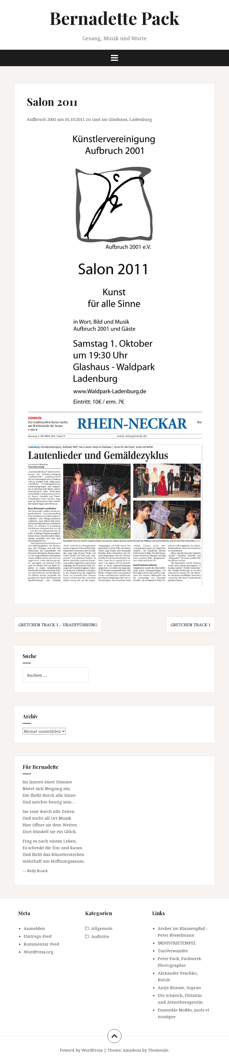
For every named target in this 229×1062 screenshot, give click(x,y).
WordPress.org (38, 952)
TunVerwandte (173, 950)
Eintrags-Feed (38, 936)
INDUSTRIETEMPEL (177, 943)
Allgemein (102, 928)
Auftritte (100, 936)
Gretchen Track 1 (191, 624)
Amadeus (132, 1050)
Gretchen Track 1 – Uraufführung (57, 624)
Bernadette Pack (114, 17)
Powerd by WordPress (81, 1050)
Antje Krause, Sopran (179, 987)
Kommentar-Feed (41, 944)
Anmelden (34, 928)
